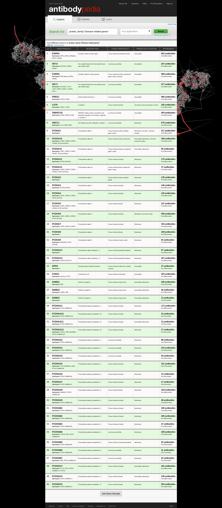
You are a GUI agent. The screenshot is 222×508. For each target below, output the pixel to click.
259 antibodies (168, 214)
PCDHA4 (56, 193)
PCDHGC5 (57, 484)
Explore (60, 19)
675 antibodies (168, 123)
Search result (58, 3)
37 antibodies (167, 167)
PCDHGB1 (57, 408)
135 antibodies (168, 177)
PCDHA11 (57, 149)
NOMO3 (56, 298)
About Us (123, 4)
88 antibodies (167, 340)
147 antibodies (168, 203)
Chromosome (59, 45)
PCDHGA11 (57, 322)
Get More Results (111, 493)
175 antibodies (168, 159)
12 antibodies (167, 322)
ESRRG (56, 74)
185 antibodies (168, 416)
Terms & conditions (78, 506)
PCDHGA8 (57, 390)
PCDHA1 (56, 131)
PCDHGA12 (58, 330)
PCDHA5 (56, 203)
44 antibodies (167, 356)
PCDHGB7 (57, 458)
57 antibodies (167, 250)
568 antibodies (168, 74)
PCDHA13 (57, 167)
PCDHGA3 (57, 348)
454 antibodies (168, 113)
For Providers (156, 4)
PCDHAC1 (57, 250)
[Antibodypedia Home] (77, 11)
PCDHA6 (56, 214)
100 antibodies (168, 408)
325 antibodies (168, 274)
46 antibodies (167, 290)
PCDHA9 (56, 240)
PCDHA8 (56, 232)
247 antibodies (168, 64)
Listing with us (100, 506)
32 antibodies (167, 314)
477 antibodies (168, 84)
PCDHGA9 (57, 400)
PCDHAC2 (57, 258)
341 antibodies (168, 466)
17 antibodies (167, 330)
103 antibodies (168, 224)
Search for (56, 32)
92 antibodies (167, 240)
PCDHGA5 (57, 364)
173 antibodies (168, 306)
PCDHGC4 (57, 476)
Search (161, 31)
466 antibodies (168, 97)
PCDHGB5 (57, 442)
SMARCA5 (57, 113)
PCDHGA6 (57, 374)
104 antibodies (168, 390)
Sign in (170, 4)
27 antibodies (167, 424)
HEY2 (55, 64)
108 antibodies (168, 232)
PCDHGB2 (57, 416)
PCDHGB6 (57, 450)
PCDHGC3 (57, 466)
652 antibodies (168, 53)
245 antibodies (168, 105)
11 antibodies (167, 450)
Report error (112, 506)
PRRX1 (55, 97)
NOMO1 (56, 282)
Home (51, 3)
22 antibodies (167, 458)
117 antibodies (168, 131)
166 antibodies (168, 139)
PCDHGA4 (57, 356)
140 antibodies (168, 185)
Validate (85, 19)
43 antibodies (167, 442)
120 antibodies (168, 193)
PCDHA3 (56, 185)
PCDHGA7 (57, 382)
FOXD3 (55, 274)
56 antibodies (167, 149)
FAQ (144, 4)
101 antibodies (168, 364)
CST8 (55, 105)
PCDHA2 (56, 177)
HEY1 (55, 84)
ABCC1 (55, 123)
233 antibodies (168, 348)
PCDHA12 (57, 159)
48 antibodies (167, 400)
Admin (171, 506)
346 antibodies (168, 282)
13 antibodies (167, 298)
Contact (134, 4)
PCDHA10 (57, 139)
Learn (109, 19)
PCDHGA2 (57, 340)
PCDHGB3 (57, 424)
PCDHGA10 (58, 314)
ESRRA (56, 53)
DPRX (55, 266)
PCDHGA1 (57, 306)
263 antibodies (168, 484)
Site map (90, 506)
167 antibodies (168, 258)
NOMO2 (56, 290)
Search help (172, 24)
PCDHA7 (56, 224)
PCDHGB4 (57, 432)
